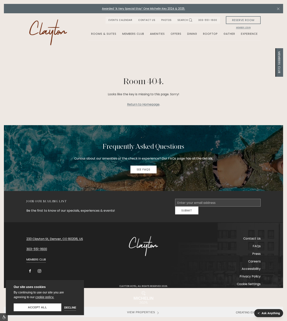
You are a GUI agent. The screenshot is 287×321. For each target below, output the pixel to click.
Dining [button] (192, 34)
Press (256, 256)
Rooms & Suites (103, 34)
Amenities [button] (157, 34)
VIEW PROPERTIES (141, 315)
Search (182, 20)
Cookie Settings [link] (249, 287)
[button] (278, 8)
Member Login (243, 28)
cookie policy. (44, 297)
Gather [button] (229, 34)
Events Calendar (120, 20)
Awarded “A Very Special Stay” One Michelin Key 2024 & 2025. (143, 9)
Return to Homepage (143, 104)
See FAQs (143, 169)
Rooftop (210, 34)
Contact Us (146, 20)
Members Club (279, 62)
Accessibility (251, 271)
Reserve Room (243, 20)
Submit (186, 213)
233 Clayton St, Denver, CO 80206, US (54, 242)
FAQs (257, 249)
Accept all (37, 307)
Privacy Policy (250, 279)
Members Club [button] (133, 34)
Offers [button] (176, 34)
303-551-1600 (207, 20)
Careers (254, 264)
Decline (70, 307)
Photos (166, 20)
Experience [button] (249, 34)
